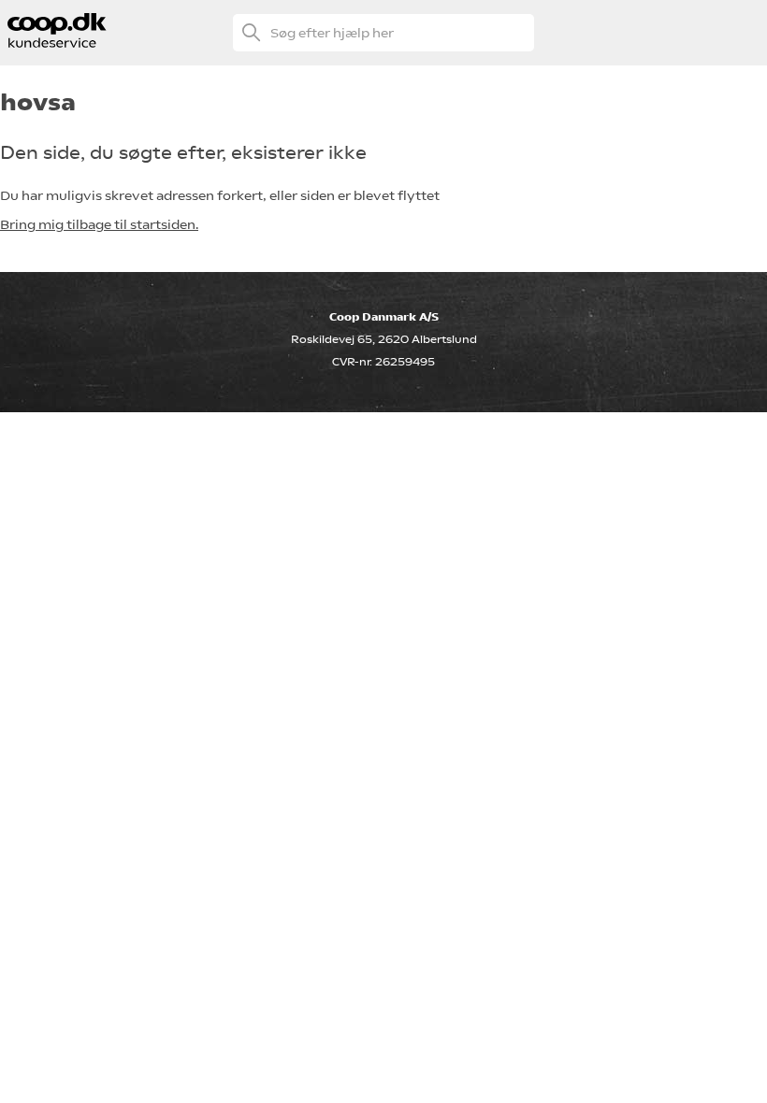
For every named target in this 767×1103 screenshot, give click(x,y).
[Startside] (57, 43)
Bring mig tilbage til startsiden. (99, 224)
